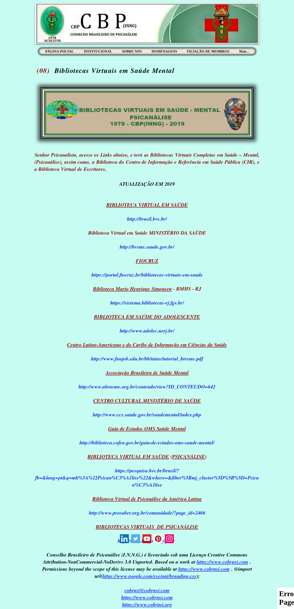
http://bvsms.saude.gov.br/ (147, 246)
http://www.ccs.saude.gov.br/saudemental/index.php (147, 414)
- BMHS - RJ (147, 288)
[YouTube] (146, 538)
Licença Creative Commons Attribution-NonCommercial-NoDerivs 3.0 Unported (145, 558)
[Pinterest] (158, 538)
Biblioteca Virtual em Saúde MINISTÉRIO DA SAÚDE (147, 232)
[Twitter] (135, 538)
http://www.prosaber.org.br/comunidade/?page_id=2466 (147, 512)
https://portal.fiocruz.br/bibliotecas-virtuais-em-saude (147, 274)
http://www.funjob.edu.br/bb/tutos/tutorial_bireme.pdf (147, 358)
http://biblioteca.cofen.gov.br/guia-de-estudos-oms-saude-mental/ (147, 442)
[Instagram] (169, 538)
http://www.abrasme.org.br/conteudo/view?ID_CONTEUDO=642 (147, 386)
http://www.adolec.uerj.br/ (147, 330)
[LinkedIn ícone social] (124, 538)
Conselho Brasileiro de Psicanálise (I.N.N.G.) (95, 554)
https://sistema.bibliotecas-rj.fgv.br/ (147, 302)
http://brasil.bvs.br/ (147, 218)
